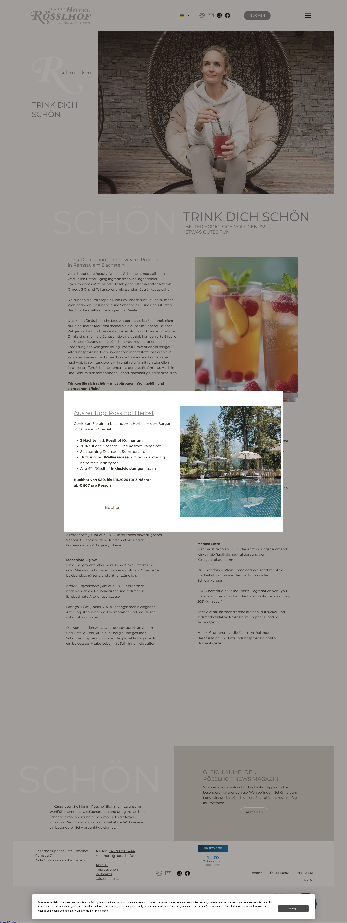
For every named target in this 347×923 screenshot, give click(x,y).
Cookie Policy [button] (249, 906)
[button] (266, 402)
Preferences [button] (101, 910)
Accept (293, 908)
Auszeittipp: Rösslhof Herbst (114, 413)
